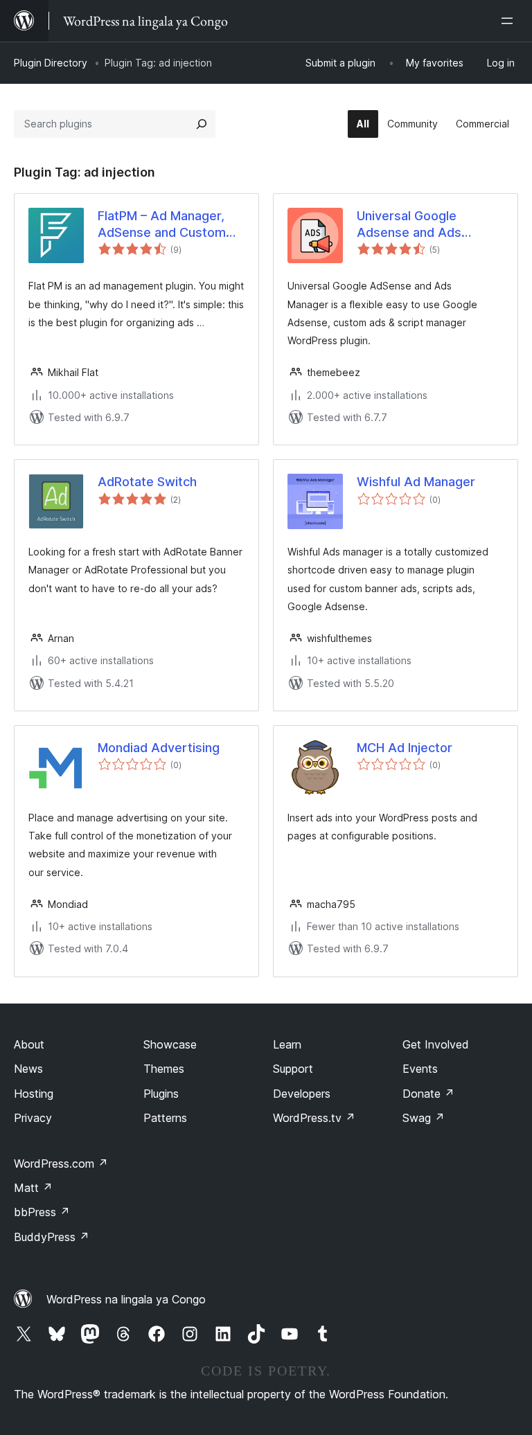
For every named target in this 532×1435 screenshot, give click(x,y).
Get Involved (435, 1044)
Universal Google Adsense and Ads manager (409, 224)
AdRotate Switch (147, 481)
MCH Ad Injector (404, 747)
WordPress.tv (314, 1118)
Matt (33, 1188)
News (28, 1069)
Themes (163, 1069)
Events (420, 1069)
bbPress (42, 1212)
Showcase (170, 1044)
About (29, 1044)
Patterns (165, 1118)
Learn (287, 1044)
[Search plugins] (201, 124)
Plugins (161, 1093)
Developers (301, 1093)
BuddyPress (51, 1237)
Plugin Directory (50, 63)
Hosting (33, 1093)
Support (293, 1069)
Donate (428, 1093)
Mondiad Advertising (159, 747)
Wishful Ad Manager (416, 481)
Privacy (33, 1118)
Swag (423, 1118)
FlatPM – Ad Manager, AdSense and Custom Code (162, 224)
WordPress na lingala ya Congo (126, 1299)
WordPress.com (61, 1163)
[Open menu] (510, 21)
